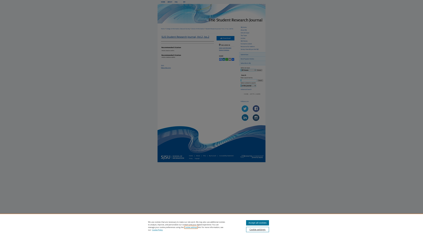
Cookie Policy (157, 230)
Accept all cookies (258, 222)
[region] (211, 226)
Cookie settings (191, 227)
